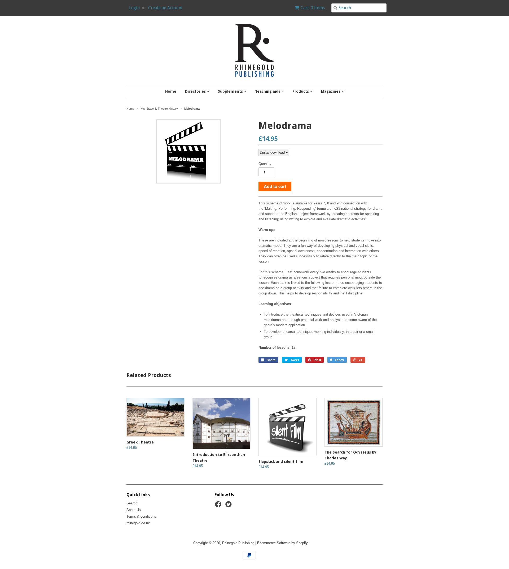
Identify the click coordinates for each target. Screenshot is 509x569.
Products (301, 91)
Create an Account (165, 7)
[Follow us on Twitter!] (229, 506)
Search (131, 503)
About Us (133, 510)
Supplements (231, 91)
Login (134, 7)
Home (170, 91)
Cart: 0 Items (313, 7)
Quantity (264, 164)
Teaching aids (268, 91)
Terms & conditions (141, 516)
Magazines (331, 91)
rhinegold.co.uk (138, 523)
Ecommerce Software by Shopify (282, 543)
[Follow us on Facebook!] (219, 506)
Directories (196, 91)
